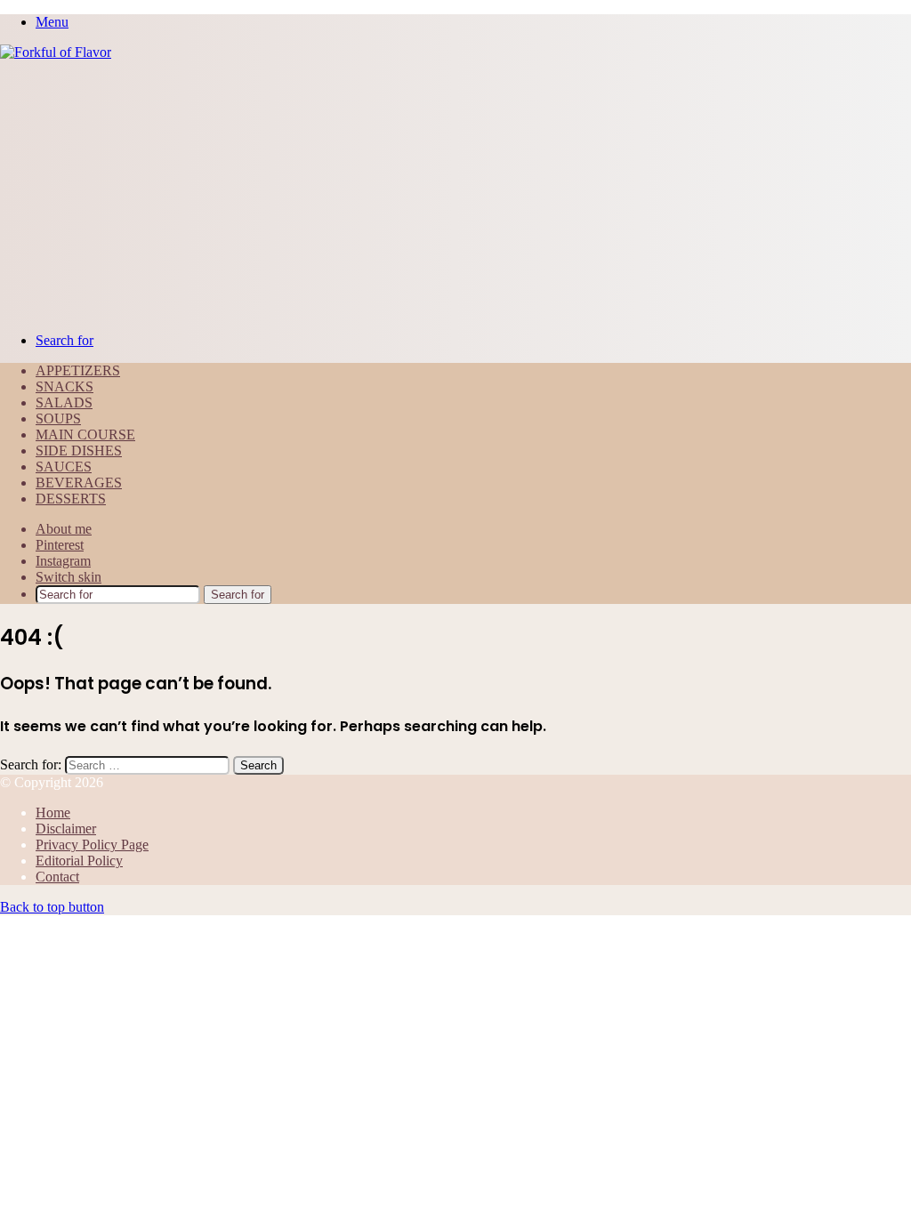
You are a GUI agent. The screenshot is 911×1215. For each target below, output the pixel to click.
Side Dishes (79, 450)
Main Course (85, 434)
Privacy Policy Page (92, 844)
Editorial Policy (79, 860)
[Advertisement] (455, 193)
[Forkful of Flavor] (55, 52)
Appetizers (78, 370)
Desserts (71, 498)
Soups (58, 418)
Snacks (64, 386)
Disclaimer (66, 828)
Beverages (79, 482)
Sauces (64, 466)
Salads (64, 402)
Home (53, 812)
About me (64, 528)
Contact (57, 876)
